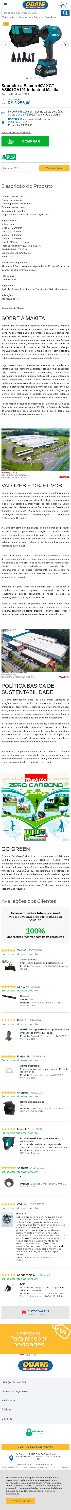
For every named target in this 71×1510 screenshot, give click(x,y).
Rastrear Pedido (20, 1382)
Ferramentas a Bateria (30, 17)
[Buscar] (65, 13)
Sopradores (50, 17)
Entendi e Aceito (21, 1501)
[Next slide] (65, 44)
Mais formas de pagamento (16, 132)
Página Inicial (8, 17)
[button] (27, 78)
